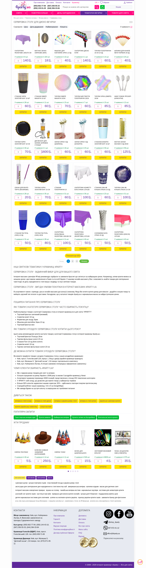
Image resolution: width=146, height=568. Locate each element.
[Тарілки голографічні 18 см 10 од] (102, 39)
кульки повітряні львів (37, 483)
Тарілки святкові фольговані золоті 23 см (33, 347)
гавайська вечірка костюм (70, 490)
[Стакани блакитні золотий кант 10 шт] (102, 128)
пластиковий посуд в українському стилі (63, 483)
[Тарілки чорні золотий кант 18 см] (23, 128)
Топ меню (31, 478)
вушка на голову (52, 490)
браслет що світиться (77, 277)
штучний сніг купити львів (25, 494)
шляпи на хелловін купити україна (63, 497)
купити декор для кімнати (98, 292)
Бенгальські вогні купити (108, 417)
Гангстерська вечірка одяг (25, 417)
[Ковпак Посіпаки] (23, 437)
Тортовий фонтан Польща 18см (29, 336)
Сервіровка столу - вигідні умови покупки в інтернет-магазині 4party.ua (55, 287)
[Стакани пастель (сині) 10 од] (23, 219)
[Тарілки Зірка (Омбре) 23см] (102, 82)
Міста (50, 478)
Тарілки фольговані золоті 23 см (30, 339)
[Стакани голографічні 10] (63, 174)
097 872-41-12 (113, 528)
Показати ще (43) (73, 256)
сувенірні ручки (21, 483)
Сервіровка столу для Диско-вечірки (35, 22)
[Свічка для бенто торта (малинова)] (23, 174)
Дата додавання (36, 27)
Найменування (52, 27)
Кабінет (129, 2)
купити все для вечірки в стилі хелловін (105, 501)
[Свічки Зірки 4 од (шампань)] (63, 128)
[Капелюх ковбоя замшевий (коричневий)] (43, 437)
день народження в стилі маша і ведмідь (41, 282)
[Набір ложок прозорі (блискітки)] (122, 82)
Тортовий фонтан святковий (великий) (32, 314)
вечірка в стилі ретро (88, 401)
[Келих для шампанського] (82, 437)
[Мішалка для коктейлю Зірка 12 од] (63, 39)
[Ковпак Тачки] (63, 437)
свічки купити (118, 277)
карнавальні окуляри (90, 490)
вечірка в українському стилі (65, 401)
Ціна (26, 27)
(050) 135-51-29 (40, 8)
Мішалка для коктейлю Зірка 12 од (30, 322)
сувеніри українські (56, 501)
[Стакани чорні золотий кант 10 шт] (23, 83)
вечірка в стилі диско (43, 401)
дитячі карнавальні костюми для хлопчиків (32, 497)
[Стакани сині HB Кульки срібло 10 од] (102, 174)
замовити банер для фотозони (114, 497)
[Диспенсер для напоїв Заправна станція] (43, 128)
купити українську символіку (26, 407)
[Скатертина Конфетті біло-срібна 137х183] (82, 174)
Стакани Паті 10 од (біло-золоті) (29, 342)
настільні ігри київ (44, 494)
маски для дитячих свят (109, 486)
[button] (25, 13)
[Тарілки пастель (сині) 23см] (43, 219)
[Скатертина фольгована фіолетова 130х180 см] (63, 219)
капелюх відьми (92, 486)
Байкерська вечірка (61, 417)
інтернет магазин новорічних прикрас (30, 490)
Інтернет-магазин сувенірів (24, 277)
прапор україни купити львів (89, 497)
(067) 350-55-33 (53, 6)
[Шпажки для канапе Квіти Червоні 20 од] (122, 39)
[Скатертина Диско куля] (82, 39)
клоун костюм (46, 407)
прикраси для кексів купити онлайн (66, 494)
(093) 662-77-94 (40, 6)
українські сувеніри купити (110, 401)
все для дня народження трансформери (31, 501)
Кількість (63, 27)
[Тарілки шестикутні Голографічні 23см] (82, 82)
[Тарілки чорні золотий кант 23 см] (43, 174)
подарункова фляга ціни (108, 494)
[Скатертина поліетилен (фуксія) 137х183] (122, 219)
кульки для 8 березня (89, 494)
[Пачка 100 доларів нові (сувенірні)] (122, 437)
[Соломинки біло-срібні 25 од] (102, 219)
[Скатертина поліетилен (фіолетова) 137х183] (82, 219)
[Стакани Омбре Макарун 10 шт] (43, 83)
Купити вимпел (45, 417)
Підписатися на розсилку (113, 538)
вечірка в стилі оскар (23, 401)
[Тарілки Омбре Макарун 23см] (63, 82)
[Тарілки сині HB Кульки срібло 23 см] (122, 174)
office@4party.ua (113, 533)
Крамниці (75, 2)
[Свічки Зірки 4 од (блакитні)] (82, 128)
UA (96, 2)
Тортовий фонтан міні (25, 325)
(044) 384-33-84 (53, 8)
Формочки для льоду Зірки (27, 320)
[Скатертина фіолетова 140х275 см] (23, 39)
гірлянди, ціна (37, 292)
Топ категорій (20, 478)
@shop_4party (113, 522)
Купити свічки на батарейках (83, 417)
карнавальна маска (90, 294)
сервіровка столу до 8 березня (77, 501)
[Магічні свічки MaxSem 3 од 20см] (122, 128)
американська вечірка (76, 486)
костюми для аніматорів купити (111, 490)
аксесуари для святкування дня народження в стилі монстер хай (41, 486)
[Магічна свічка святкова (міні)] (43, 39)
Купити (23, 66)
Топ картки (41, 478)
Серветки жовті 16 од (25, 317)
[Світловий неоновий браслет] (102, 437)
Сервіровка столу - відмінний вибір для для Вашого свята (47, 272)
